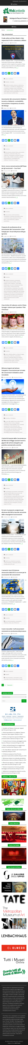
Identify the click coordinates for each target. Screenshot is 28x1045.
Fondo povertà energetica (16, 427)
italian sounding (14, 89)
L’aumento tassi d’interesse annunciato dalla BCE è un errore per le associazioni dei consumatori (14, 572)
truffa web (8, 93)
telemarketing (16, 430)
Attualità (7, 82)
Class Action (6, 356)
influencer (6, 357)
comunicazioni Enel (14, 286)
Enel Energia (14, 289)
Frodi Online (19, 88)
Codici (8, 286)
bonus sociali (11, 423)
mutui (10, 622)
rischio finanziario (11, 219)
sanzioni (20, 502)
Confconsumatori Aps (14, 426)
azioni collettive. (11, 283)
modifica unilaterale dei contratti (11, 501)
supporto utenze (7, 504)
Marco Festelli (7, 429)
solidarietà (6, 362)
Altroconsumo (8, 152)
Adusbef (7, 280)
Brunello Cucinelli (9, 85)
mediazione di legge (11, 291)
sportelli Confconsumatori (12, 296)
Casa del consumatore (15, 285)
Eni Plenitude (10, 499)
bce (6, 621)
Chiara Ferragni (20, 354)
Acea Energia (8, 491)
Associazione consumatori (17, 491)
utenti (21, 432)
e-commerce (7, 88)
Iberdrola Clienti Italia (18, 499)
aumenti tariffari (12, 282)
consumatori (6, 86)
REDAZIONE (14, 43)
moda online (6, 91)
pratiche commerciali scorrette (11, 292)
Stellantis (6, 160)
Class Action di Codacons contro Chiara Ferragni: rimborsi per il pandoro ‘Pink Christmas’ (14, 307)
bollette (10, 494)
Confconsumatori (15, 215)
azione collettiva (8, 354)
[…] (17, 67)
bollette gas (6, 285)
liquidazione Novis (17, 218)
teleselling (6, 432)
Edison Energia (16, 497)
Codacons (6, 155)
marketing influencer (13, 357)
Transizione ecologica (13, 160)
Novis (5, 219)
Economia (12, 82)
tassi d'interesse (15, 622)
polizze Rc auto (11, 564)
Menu (14, 27)
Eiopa (11, 218)
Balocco (15, 354)
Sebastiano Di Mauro (17, 377)
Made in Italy (21, 89)
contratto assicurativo (15, 216)
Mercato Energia (20, 291)
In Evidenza (12, 418)
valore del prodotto (13, 362)
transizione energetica (14, 432)
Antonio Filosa (15, 152)
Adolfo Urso (7, 561)
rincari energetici (13, 502)
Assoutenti (6, 282)
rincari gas (12, 294)
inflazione (6, 622)
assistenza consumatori (14, 280)
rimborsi (21, 359)
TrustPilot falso (14, 93)
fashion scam (13, 88)
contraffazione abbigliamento (16, 86)
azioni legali (18, 283)
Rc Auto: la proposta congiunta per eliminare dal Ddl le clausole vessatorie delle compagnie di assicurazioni (14, 512)
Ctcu (19, 288)
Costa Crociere (12, 679)
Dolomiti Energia (9, 497)
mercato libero (14, 429)
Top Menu (14, 4)
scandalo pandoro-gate (9, 360)
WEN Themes (17, 1043)
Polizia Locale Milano (14, 91)
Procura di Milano (15, 359)
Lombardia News (9, 724)
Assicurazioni (8, 215)
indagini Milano (7, 89)
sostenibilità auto (15, 158)
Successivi (9, 685)
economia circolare (19, 155)
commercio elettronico (18, 85)
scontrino (17, 360)
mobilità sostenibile (14, 157)
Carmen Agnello (12, 424)
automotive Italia (13, 153)
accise (6, 421)
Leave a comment (9, 78)
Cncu (19, 153)
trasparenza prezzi (11, 297)
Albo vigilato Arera (13, 421)
